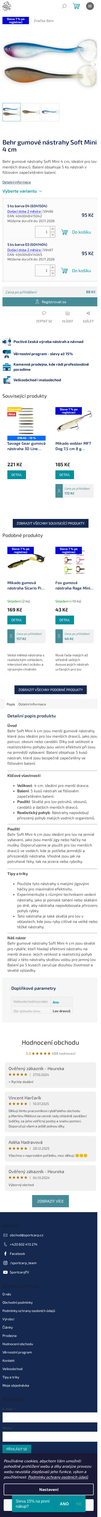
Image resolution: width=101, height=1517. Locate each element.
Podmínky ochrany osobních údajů (58, 1477)
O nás (6, 1294)
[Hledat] (64, 6)
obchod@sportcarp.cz (26, 1235)
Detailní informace (16, 182)
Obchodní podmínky (17, 1302)
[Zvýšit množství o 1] (52, 229)
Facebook (17, 1253)
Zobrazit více (50, 1201)
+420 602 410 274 (24, 1244)
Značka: (44, 21)
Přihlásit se (16, 1449)
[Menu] (90, 6)
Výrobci (8, 1319)
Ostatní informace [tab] (32, 704)
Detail (16, 475)
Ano (56, 1002)
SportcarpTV (19, 1272)
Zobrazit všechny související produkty (51, 523)
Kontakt (8, 1360)
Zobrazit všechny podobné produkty (50, 690)
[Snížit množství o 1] (52, 234)
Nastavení (48, 1489)
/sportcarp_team (23, 1263)
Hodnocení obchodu (50, 1042)
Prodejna (9, 1335)
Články (7, 1327)
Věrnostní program (17, 1352)
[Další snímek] (95, 65)
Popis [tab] (11, 704)
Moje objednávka (15, 1385)
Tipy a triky (10, 1377)
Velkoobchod (12, 1369)
